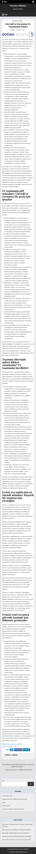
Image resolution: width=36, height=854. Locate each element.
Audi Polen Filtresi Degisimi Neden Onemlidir (16, 836)
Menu (5, 2)
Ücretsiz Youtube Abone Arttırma (13, 809)
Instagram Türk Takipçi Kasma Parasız (14, 799)
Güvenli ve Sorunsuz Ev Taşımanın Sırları (18, 25)
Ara (3, 780)
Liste (3, 802)
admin (13, 30)
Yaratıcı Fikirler (18, 5)
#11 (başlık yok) (7, 796)
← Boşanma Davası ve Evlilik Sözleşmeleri (18, 770)
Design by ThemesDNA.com (18, 852)
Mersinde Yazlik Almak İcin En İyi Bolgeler (16, 833)
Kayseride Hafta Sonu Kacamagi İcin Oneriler (16, 839)
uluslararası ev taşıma (9, 746)
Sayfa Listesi (6, 805)
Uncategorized (18, 21)
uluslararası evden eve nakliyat (12, 744)
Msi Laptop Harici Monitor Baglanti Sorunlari (16, 830)
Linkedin (27, 750)
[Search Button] (33, 2)
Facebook (18, 750)
